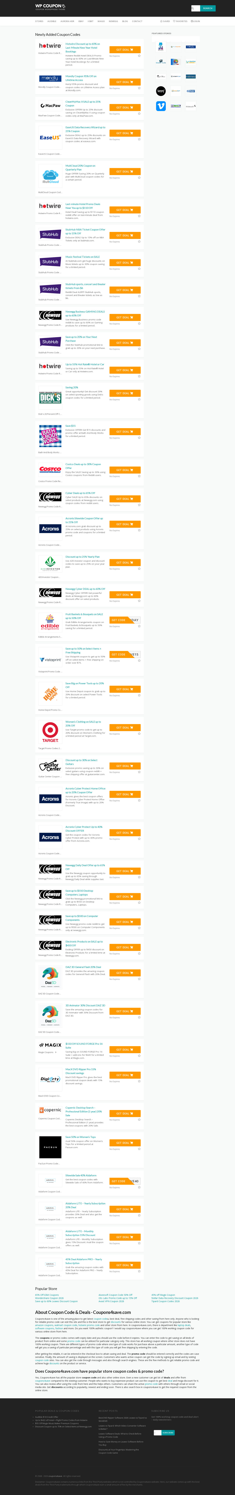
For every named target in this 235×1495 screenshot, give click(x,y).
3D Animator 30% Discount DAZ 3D (85, 1005)
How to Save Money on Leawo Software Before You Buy (121, 1443)
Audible (51, 21)
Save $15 (71, 425)
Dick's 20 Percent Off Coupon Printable (50, 414)
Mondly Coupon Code (48, 87)
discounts (116, 1321)
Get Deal (123, 49)
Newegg (113, 21)
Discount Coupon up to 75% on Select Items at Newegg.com (63, 1426)
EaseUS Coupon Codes (49, 153)
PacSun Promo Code (48, 1163)
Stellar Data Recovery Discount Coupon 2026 (174, 1298)
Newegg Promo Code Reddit (50, 324)
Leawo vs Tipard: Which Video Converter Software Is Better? (122, 1427)
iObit (91, 21)
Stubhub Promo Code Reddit (50, 245)
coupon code (100, 1318)
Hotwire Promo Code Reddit (50, 53)
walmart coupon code (66, 1325)
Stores (39, 21)
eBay (81, 21)
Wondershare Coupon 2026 (49, 1298)
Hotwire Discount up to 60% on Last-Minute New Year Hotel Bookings (83, 47)
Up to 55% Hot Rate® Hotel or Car (85, 364)
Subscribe (168, 1433)
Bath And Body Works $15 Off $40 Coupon (50, 452)
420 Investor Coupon (48, 577)
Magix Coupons (45, 1052)
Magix (101, 21)
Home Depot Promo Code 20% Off (50, 709)
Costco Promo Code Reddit (50, 481)
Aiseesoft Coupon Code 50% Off (115, 1294)
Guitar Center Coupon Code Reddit (50, 776)
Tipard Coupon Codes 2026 (165, 1301)
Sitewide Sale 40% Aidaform (81, 1175)
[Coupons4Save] (50, 6)
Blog (125, 21)
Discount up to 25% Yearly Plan (83, 556)
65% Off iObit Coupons (47, 1294)
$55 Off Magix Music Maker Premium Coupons (57, 1423)
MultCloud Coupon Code (50, 192)
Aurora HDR (67, 21)
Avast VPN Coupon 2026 (111, 1301)
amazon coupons (44, 1325)
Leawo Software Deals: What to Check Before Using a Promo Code (120, 1435)
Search (207, 8)
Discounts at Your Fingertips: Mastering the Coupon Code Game (119, 1451)
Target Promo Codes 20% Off (50, 748)
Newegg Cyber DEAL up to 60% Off (85, 588)
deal (170, 1380)
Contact (137, 21)
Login (196, 21)
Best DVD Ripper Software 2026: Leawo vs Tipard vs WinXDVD (123, 1419)
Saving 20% (72, 387)
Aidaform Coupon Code (49, 1191)
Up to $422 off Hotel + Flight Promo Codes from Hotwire (61, 1420)
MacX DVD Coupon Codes (50, 1095)
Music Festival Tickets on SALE (83, 256)
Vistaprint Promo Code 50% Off (50, 671)
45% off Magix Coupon (163, 1294)
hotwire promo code (89, 1325)
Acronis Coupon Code (48, 544)
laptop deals (184, 1325)
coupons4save (42, 1380)
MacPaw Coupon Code (49, 115)
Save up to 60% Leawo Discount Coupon (56, 1301)
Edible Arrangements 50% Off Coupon (50, 636)
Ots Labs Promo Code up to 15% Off (118, 1298)
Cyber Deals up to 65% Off (80, 492)
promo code (73, 1341)
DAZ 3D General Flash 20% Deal (83, 966)
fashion (59, 1328)
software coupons (44, 1328)
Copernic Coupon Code (49, 1118)
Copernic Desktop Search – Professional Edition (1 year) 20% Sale (84, 1111)
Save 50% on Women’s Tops (81, 1136)
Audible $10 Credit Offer (46, 1417)
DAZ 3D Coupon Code (48, 993)
